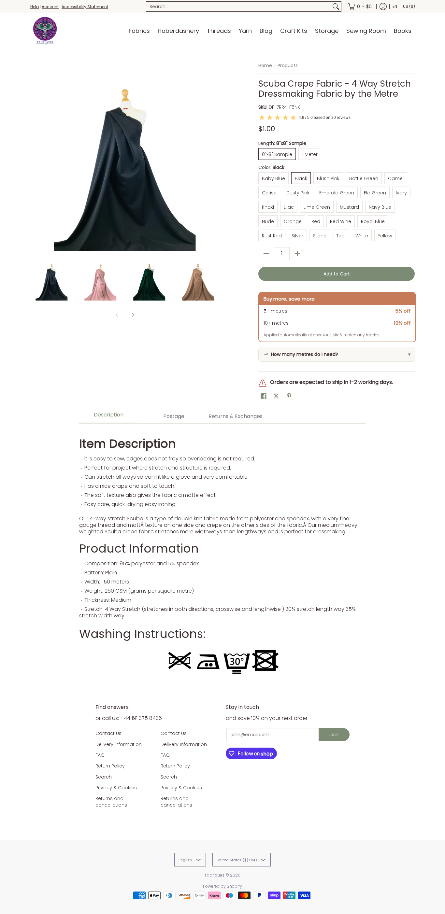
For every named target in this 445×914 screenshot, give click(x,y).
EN (395, 6)
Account (50, 6)
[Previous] (35, 156)
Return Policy (110, 766)
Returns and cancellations (111, 801)
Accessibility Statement (85, 6)
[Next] (215, 156)
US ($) (409, 6)
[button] (263, 396)
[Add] (297, 253)
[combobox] (238, 6)
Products (288, 65)
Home (265, 65)
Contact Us (108, 733)
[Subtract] (266, 253)
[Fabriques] (45, 31)
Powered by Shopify (222, 886)
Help (34, 6)
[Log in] (383, 6)
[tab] (108, 416)
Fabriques (214, 875)
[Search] (336, 6)
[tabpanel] (222, 553)
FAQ (100, 755)
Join (333, 734)
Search (103, 777)
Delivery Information (118, 744)
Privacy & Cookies (116, 787)
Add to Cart (336, 274)
